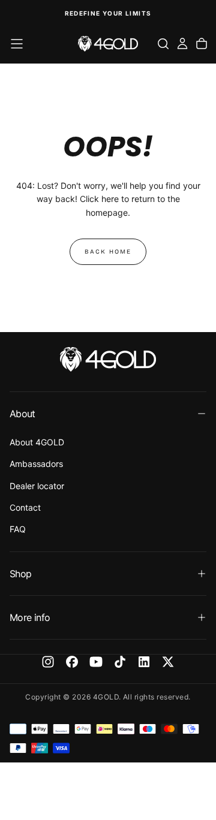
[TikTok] (120, 662)
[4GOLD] (108, 359)
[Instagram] (48, 662)
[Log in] (182, 43)
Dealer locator (37, 486)
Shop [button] (20, 574)
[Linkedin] (144, 662)
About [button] (22, 414)
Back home (108, 251)
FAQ (18, 529)
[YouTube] (96, 662)
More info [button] (30, 617)
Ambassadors (36, 464)
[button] (17, 44)
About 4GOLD (37, 442)
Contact (25, 507)
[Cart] (201, 43)
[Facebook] (72, 662)
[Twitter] (168, 662)
